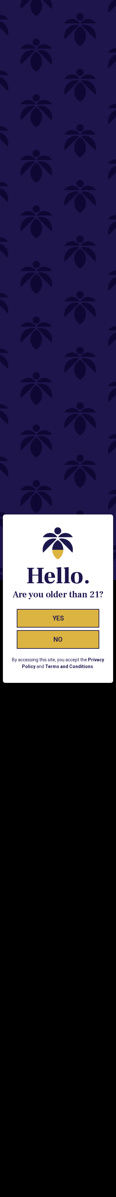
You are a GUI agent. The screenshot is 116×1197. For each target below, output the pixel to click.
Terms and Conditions (69, 666)
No (58, 639)
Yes (58, 618)
